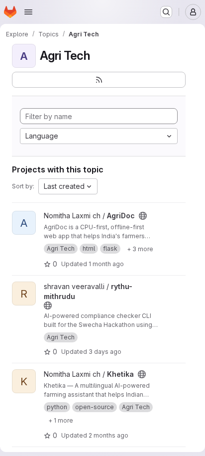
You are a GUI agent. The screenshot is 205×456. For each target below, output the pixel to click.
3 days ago (105, 351)
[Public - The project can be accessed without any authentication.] (143, 216)
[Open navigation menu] (28, 12)
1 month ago (106, 264)
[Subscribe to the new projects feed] (99, 80)
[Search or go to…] (166, 12)
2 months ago (108, 435)
